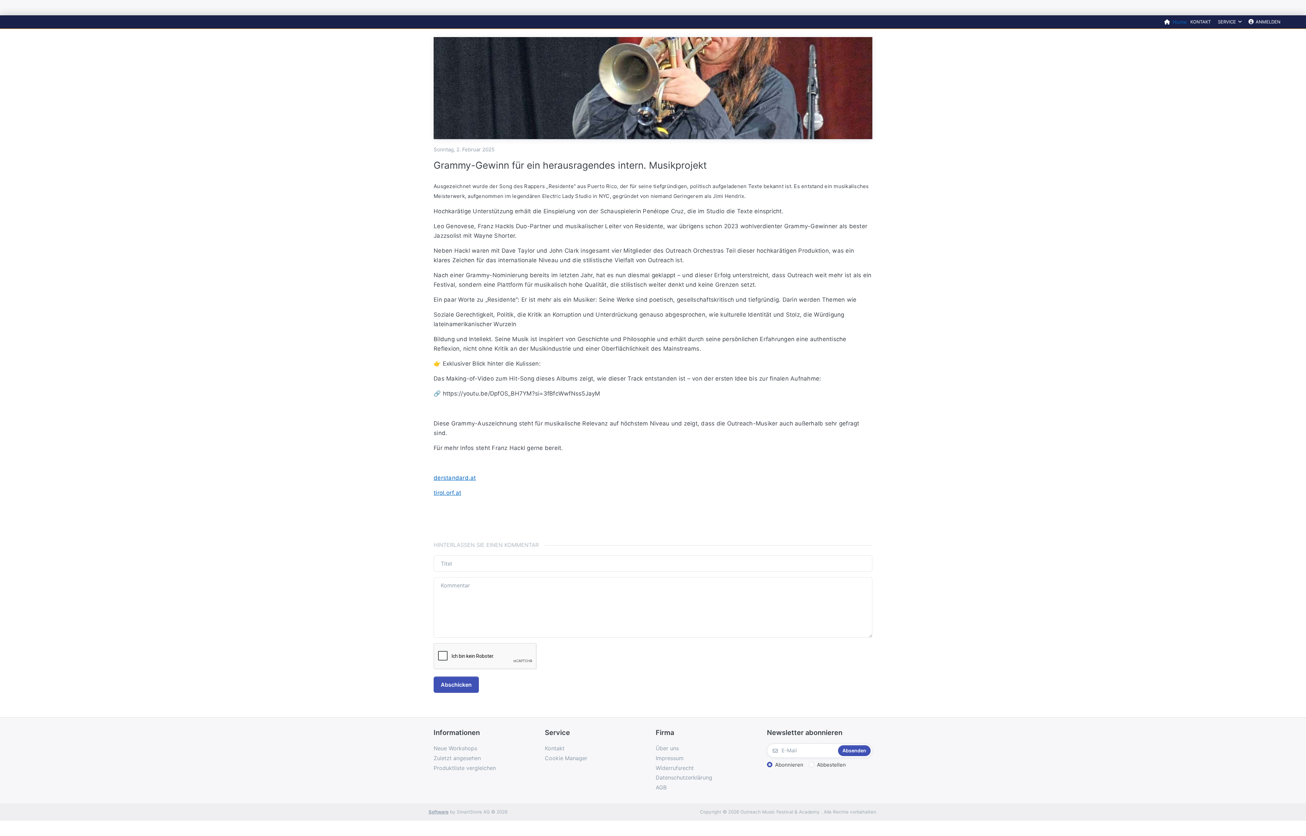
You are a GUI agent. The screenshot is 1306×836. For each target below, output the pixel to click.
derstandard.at (455, 477)
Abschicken (456, 684)
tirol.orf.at (447, 492)
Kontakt (1200, 21)
